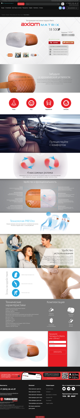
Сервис (30, 7)
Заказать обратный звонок (74, 4)
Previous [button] (6, 55)
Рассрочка (25, 7)
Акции (2, 7)
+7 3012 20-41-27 (72, 3)
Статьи (41, 7)
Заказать (57, 352)
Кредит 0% (49, 397)
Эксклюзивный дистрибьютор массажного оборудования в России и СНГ (65, 0)
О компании (8, 7)
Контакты (36, 7)
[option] (11, 55)
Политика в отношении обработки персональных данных (9, 394)
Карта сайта (49, 403)
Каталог (48, 391)
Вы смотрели (40, 417)
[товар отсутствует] (62, 4)
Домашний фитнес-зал (72, 7)
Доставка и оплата (17, 7)
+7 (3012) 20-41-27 (8, 389)
